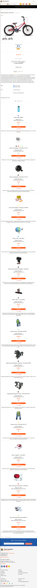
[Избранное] (26, 4)
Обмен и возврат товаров (5, 581)
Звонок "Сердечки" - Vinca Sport (18, 455)
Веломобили (20, 571)
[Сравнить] (2, 16)
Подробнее (18, 126)
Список (18, 100)
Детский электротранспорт (23, 572)
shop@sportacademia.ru (5, 557)
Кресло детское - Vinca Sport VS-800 (18, 331)
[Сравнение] (23, 4)
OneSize (18, 48)
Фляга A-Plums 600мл (18, 117)
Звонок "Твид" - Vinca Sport (18, 238)
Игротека (2, 574)
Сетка (21, 100)
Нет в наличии (18, 58)
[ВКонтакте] (2, 566)
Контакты (20, 580)
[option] (4, 38)
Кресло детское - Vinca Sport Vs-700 (18, 424)
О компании (3, 578)
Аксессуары (20, 574)
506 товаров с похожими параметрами (19, 63)
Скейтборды (3, 572)
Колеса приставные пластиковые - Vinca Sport (18, 485)
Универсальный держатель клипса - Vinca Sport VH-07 (18, 393)
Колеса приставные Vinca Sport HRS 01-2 (18, 517)
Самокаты (2, 571)
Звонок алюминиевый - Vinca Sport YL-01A (18, 177)
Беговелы (19, 569)
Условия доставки (18, 67)
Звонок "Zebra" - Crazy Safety (18, 299)
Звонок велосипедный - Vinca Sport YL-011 (18, 148)
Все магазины (3, 563)
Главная (2, 9)
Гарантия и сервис (4, 580)
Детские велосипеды (8, 9)
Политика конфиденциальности (23, 581)
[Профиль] (7, 4)
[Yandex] (9, 566)
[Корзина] (30, 4)
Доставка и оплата (21, 578)
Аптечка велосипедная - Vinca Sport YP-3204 (18, 207)
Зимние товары (3, 575)
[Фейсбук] (4, 566)
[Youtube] (7, 566)
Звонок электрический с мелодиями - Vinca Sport (18, 269)
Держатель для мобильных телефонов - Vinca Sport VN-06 (18, 363)
